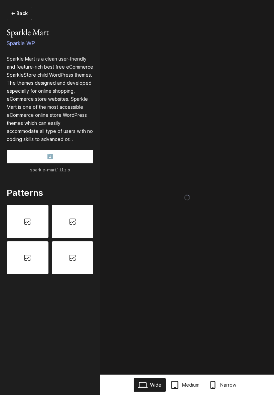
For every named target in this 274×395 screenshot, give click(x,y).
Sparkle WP (21, 43)
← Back (19, 13)
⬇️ (50, 156)
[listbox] (50, 239)
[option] (27, 221)
